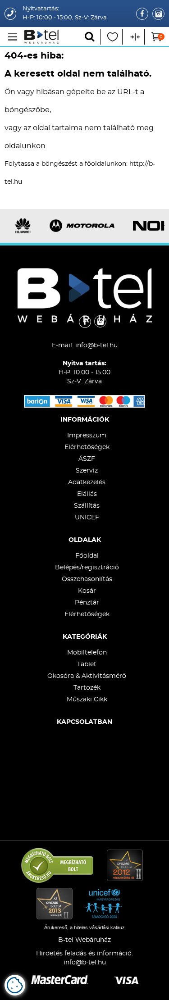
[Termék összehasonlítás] (134, 37)
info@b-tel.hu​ (85, 962)
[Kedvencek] (112, 37)
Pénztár (87, 603)
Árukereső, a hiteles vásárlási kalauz (84, 927)
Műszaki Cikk (87, 699)
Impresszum (86, 435)
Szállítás (87, 506)
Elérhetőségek (87, 447)
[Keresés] (90, 37)
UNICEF (87, 517)
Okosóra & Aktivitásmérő (86, 676)
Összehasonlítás (87, 579)
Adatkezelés (86, 482)
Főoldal (87, 556)
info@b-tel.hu (96, 345)
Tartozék (86, 688)
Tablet (86, 664)
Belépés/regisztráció (87, 567)
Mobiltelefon (87, 653)
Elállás (87, 494)
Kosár (87, 591)
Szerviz (87, 471)
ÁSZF (86, 459)
